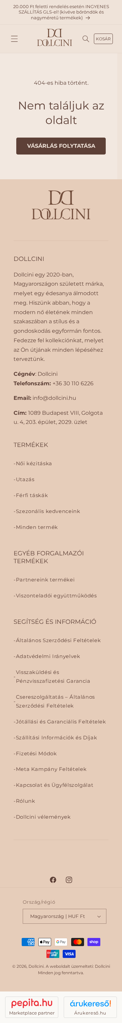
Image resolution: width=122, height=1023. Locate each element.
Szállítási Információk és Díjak (56, 738)
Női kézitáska (34, 464)
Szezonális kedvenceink (48, 511)
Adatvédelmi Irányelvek (48, 656)
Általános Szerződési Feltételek (58, 640)
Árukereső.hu (90, 1013)
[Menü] (14, 39)
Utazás (25, 479)
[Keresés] (86, 39)
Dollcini (36, 966)
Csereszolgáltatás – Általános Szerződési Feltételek (55, 701)
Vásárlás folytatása (61, 146)
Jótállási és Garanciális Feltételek (61, 722)
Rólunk (25, 801)
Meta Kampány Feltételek (51, 769)
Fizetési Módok (36, 754)
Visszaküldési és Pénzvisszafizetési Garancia (53, 676)
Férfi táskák (32, 495)
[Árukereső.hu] (90, 1003)
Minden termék (37, 527)
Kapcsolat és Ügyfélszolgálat (55, 785)
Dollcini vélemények (43, 817)
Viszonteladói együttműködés (56, 596)
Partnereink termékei (45, 580)
